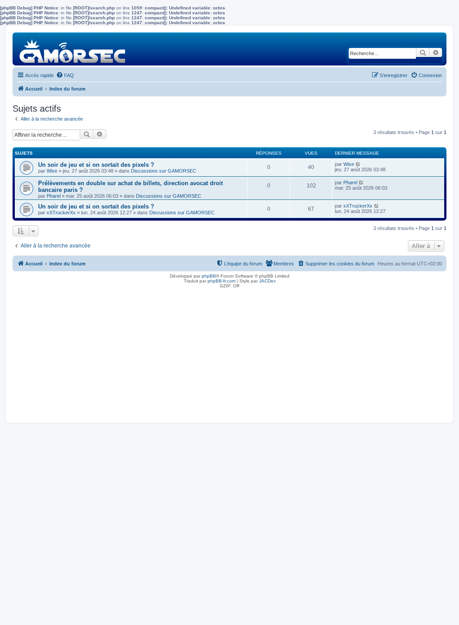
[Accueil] (73, 49)
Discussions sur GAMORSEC (163, 171)
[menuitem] (65, 75)
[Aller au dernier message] (358, 164)
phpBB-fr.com (221, 280)
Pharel (54, 196)
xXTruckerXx (61, 212)
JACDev (267, 280)
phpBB (209, 275)
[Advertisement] (229, 353)
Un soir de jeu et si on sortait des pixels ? (96, 164)
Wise (52, 171)
